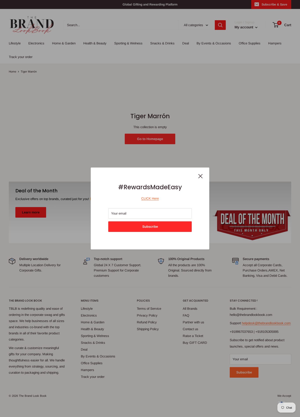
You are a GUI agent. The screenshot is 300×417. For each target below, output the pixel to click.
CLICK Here (150, 198)
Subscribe (150, 226)
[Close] (200, 176)
